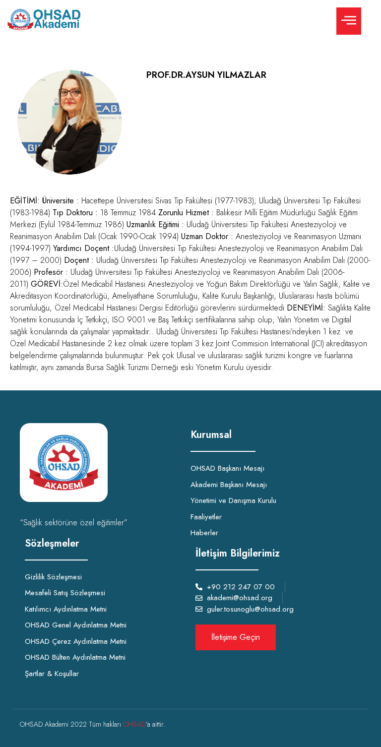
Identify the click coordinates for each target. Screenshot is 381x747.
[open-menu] (348, 21)
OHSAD (134, 724)
